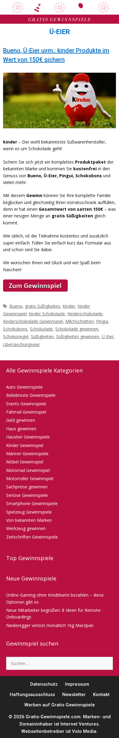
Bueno (16, 306)
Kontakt (101, 694)
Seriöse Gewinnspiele (27, 495)
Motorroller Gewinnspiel (29, 478)
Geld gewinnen (20, 420)
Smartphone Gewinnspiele (32, 503)
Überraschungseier (21, 344)
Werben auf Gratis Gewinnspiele (59, 705)
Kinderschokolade (85, 314)
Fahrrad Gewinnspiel (26, 412)
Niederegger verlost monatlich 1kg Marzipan (50, 625)
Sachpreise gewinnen (27, 487)
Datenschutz (44, 684)
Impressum (77, 684)
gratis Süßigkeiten (42, 306)
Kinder (69, 306)
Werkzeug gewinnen (26, 528)
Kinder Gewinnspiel (24, 445)
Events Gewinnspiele (26, 404)
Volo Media (84, 731)
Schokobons (15, 329)
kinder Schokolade (47, 314)
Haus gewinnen (21, 428)
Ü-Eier (108, 336)
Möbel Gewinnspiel (24, 462)
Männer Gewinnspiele (27, 453)
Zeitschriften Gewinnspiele (32, 537)
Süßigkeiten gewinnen (77, 336)
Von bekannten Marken (29, 520)
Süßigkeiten (42, 336)
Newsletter (74, 694)
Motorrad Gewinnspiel (28, 470)
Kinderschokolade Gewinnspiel (33, 321)
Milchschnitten (79, 321)
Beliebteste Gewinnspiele (31, 395)
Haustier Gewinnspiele (28, 437)
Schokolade (41, 329)
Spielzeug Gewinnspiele (29, 512)
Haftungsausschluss (32, 694)
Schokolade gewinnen (76, 329)
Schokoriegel (15, 336)
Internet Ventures (79, 724)
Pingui (102, 321)
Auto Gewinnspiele (24, 387)
